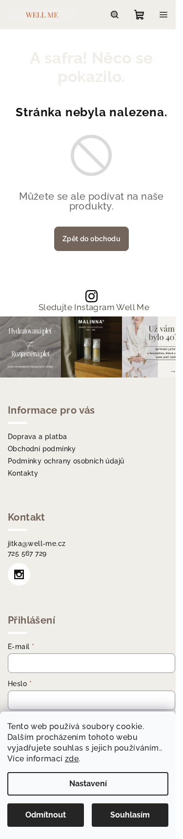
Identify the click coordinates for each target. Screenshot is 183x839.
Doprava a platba (37, 436)
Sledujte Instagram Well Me (94, 307)
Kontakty (23, 473)
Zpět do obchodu (91, 239)
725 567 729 (27, 553)
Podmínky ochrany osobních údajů (66, 461)
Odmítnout (45, 814)
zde (72, 758)
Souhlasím (130, 814)
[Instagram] (19, 574)
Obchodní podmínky (42, 449)
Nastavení (88, 783)
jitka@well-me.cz (36, 543)
